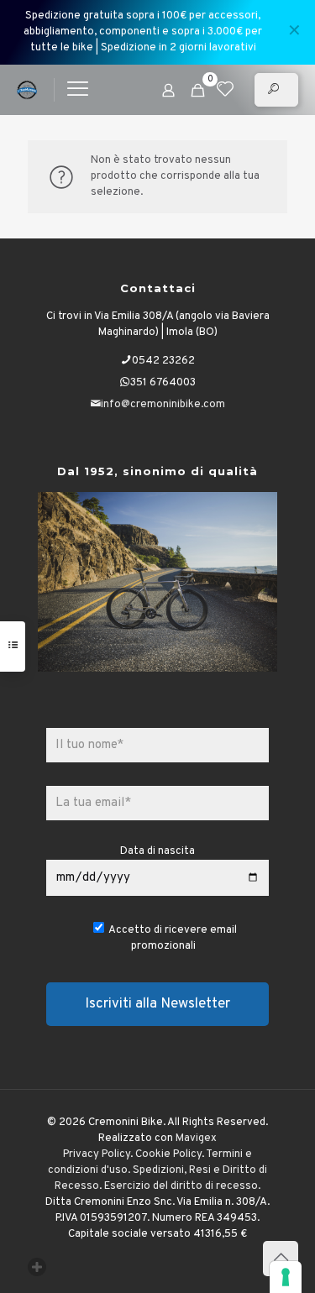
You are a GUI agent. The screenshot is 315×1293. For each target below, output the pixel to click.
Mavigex (196, 1138)
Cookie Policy (168, 1154)
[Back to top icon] (280, 1258)
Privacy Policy (96, 1154)
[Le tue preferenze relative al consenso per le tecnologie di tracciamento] (286, 1277)
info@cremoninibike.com (163, 404)
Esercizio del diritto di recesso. (182, 1186)
